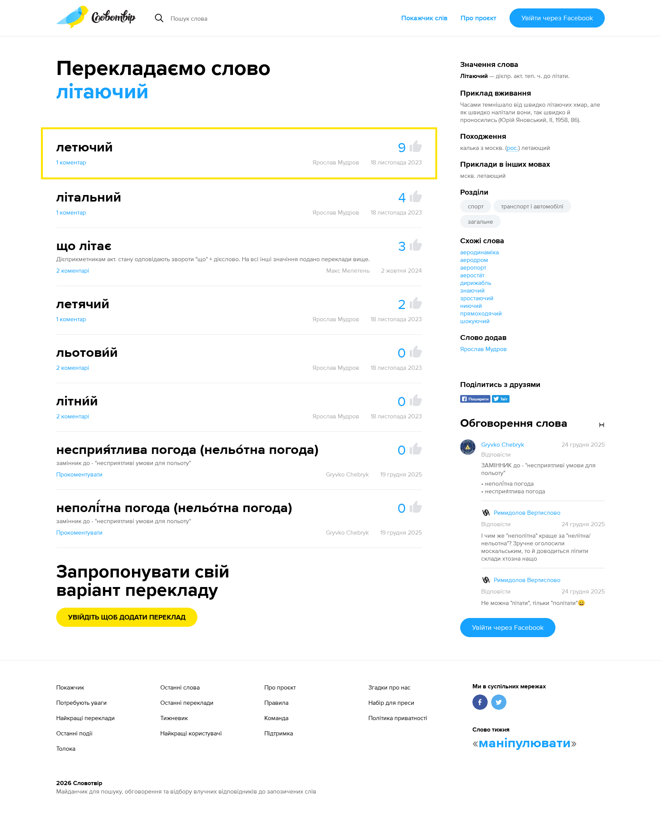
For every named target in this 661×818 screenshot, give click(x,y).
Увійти (557, 18)
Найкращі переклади (85, 717)
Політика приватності (397, 717)
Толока (65, 748)
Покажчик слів (424, 18)
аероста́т (472, 275)
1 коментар (71, 162)
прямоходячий (481, 313)
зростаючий (476, 297)
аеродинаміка (479, 252)
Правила (276, 702)
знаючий (472, 290)
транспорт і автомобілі (532, 206)
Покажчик (70, 687)
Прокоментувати (79, 474)
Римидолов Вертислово (527, 512)
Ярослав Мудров (483, 348)
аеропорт (473, 267)
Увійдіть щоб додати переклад (127, 617)
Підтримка (278, 733)
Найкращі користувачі (191, 733)
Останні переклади (186, 702)
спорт (476, 206)
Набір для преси (391, 702)
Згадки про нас (389, 687)
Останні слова (180, 687)
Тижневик (174, 717)
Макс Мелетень (348, 270)
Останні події (74, 733)
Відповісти (496, 454)
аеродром (474, 259)
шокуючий (475, 320)
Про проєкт (479, 18)
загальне (480, 221)
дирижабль (475, 282)
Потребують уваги (81, 702)
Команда (276, 717)
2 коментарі (72, 270)
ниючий (471, 305)
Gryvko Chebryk (347, 474)
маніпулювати (525, 743)
